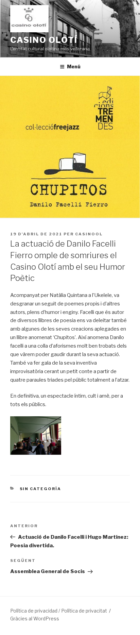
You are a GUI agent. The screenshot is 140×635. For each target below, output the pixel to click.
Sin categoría (41, 488)
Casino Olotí (43, 40)
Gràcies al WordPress (34, 618)
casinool (89, 234)
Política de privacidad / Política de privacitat (58, 611)
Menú (74, 66)
